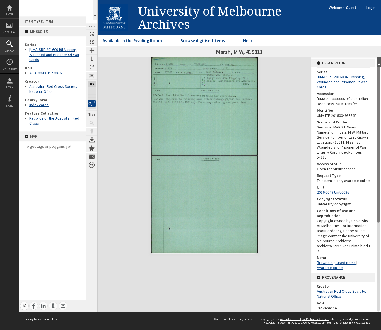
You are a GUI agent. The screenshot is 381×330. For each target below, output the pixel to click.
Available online (330, 267)
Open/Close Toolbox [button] (95, 10)
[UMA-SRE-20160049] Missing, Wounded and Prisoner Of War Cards (54, 54)
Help (247, 40)
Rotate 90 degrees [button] (91, 67)
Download (91, 140)
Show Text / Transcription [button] (91, 115)
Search (10, 50)
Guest (351, 7)
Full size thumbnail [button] (91, 34)
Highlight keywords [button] (91, 131)
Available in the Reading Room (132, 40)
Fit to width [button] (91, 50)
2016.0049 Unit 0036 (45, 73)
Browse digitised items (202, 40)
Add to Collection (91, 148)
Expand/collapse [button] (379, 62)
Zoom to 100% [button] (91, 75)
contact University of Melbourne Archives (304, 319)
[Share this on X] (24, 303)
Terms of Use (50, 319)
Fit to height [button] (91, 59)
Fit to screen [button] (91, 42)
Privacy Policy (33, 319)
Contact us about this (91, 156)
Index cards (39, 104)
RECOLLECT (270, 322)
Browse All (9, 32)
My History (9, 69)
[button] (92, 103)
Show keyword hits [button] (91, 123)
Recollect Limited (321, 322)
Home (9, 14)
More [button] (9, 106)
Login (9, 87)
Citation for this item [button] (91, 165)
